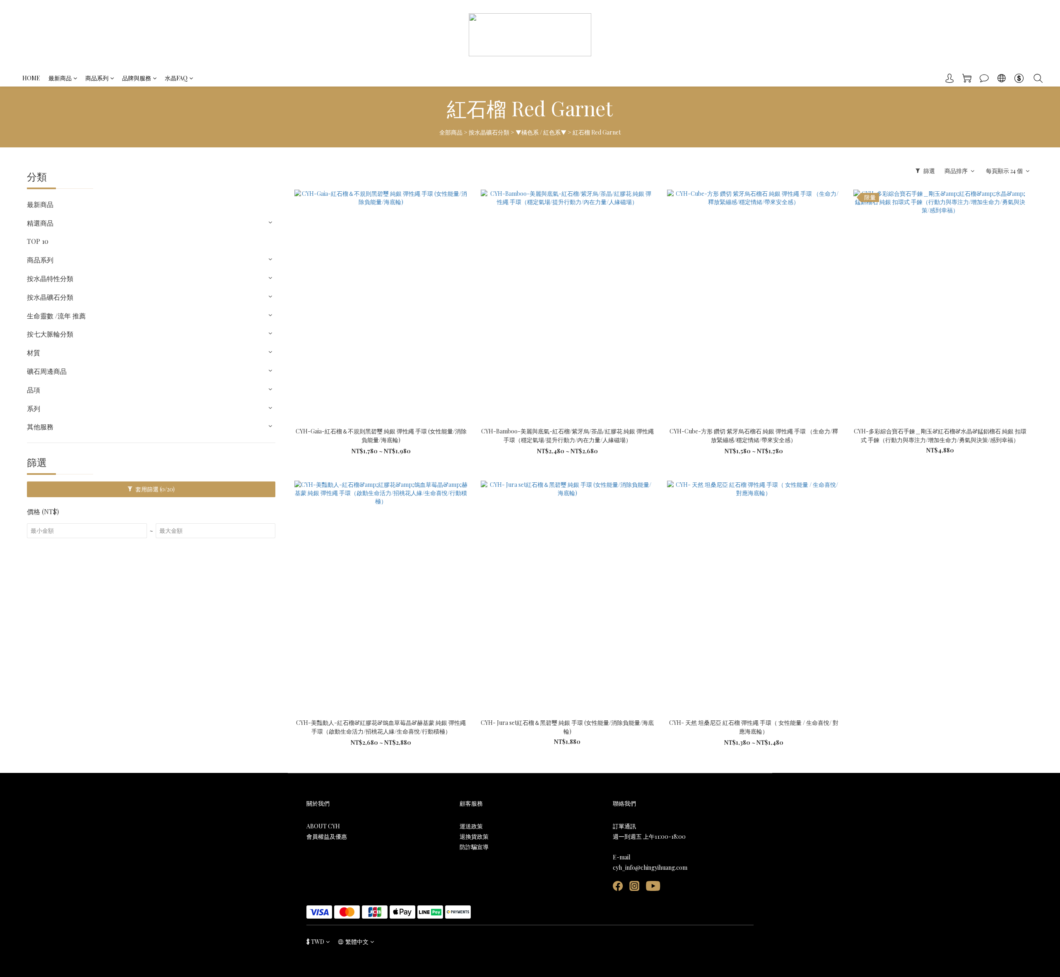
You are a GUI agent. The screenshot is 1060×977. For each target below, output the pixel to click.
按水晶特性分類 (50, 278)
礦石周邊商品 (47, 371)
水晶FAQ (176, 78)
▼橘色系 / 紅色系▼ (541, 132)
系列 (33, 408)
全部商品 (451, 132)
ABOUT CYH (323, 826)
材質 (33, 352)
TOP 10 (37, 241)
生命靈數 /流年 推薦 (56, 315)
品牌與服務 (136, 78)
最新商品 (60, 78)
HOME (31, 78)
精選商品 (40, 223)
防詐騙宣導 (474, 847)
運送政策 (471, 826)
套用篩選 (154, 489)
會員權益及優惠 (326, 836)
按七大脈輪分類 (50, 334)
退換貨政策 (474, 836)
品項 (33, 389)
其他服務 (40, 426)
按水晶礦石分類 (489, 132)
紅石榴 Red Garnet (597, 132)
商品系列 (96, 78)
